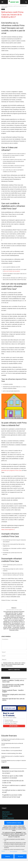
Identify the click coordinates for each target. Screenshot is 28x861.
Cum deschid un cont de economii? (10, 747)
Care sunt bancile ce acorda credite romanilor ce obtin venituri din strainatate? (13, 686)
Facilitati (6, 6)
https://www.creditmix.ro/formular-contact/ (14, 609)
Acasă (2, 6)
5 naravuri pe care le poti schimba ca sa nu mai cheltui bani (12, 739)
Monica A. (14, 607)
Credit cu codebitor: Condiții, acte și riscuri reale (13, 681)
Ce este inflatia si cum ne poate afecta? (11, 750)
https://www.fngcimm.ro (8, 529)
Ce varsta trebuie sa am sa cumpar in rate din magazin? (13, 761)
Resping (7, 856)
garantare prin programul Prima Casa (11, 470)
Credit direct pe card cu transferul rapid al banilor (12, 756)
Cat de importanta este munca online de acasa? (12, 744)
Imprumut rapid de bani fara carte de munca (13, 699)
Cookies (24, 851)
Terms (3, 851)
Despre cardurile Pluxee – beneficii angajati (13, 691)
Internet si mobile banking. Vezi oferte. (11, 753)
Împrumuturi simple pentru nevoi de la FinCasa (13, 695)
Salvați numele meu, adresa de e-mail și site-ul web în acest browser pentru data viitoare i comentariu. (13, 664)
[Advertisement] (14, 75)
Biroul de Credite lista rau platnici (12, 271)
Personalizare (13, 851)
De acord (20, 856)
